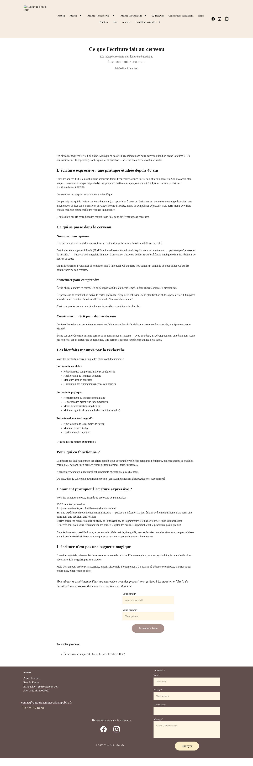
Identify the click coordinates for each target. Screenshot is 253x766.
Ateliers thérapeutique (131, 15)
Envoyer (187, 746)
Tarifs (201, 15)
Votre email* (129, 593)
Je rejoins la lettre (148, 628)
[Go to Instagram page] (219, 19)
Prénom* (158, 690)
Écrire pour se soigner (76, 654)
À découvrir (158, 15)
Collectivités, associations (180, 15)
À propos (126, 22)
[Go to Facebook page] (215, 19)
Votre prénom (129, 609)
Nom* (157, 675)
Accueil (61, 15)
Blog (115, 22)
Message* (158, 719)
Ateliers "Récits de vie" (98, 15)
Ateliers (73, 15)
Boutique (103, 22)
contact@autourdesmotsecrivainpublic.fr (46, 702)
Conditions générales (146, 22)
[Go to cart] (227, 19)
